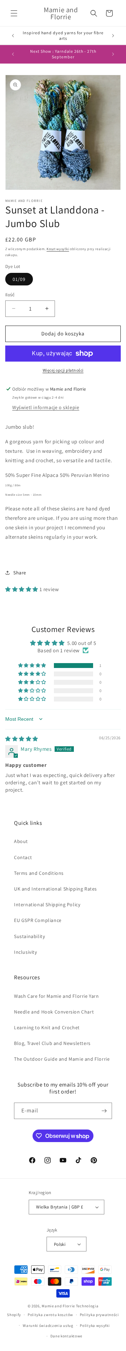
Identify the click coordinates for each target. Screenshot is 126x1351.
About (21, 841)
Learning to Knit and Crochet (47, 1027)
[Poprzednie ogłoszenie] (13, 35)
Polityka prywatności (99, 1314)
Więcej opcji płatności (63, 370)
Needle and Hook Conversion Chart (54, 1012)
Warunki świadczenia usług (48, 1325)
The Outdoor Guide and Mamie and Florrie (62, 1059)
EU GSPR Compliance (38, 920)
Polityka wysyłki (95, 1325)
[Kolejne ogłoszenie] (113, 35)
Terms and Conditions (39, 873)
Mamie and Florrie (59, 1305)
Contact (23, 857)
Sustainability (29, 936)
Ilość (10, 295)
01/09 (19, 279)
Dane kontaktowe (66, 1336)
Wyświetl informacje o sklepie (45, 407)
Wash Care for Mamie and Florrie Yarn (56, 996)
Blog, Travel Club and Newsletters (52, 1043)
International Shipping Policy (47, 904)
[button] (14, 13)
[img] (21, 738)
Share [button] (19, 572)
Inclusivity (25, 952)
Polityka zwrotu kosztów (50, 1314)
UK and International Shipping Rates (55, 889)
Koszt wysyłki (58, 249)
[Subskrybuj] (104, 1111)
